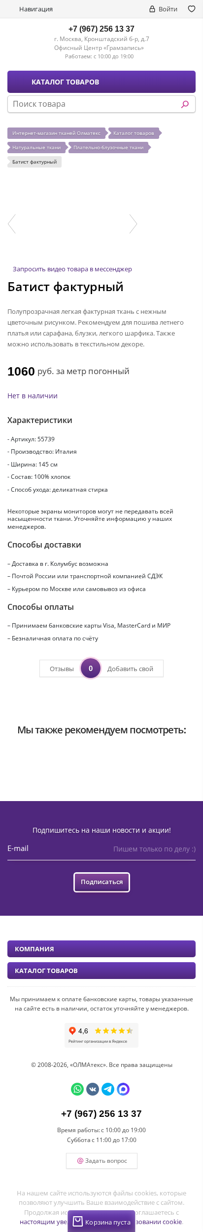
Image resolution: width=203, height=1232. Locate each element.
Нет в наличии (32, 395)
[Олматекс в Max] (123, 1089)
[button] (11, 224)
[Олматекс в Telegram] (108, 1089)
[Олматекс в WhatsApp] (77, 1089)
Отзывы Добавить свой (101, 668)
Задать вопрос (106, 1160)
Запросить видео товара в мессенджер (72, 268)
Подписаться (102, 881)
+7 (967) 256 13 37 (101, 28)
